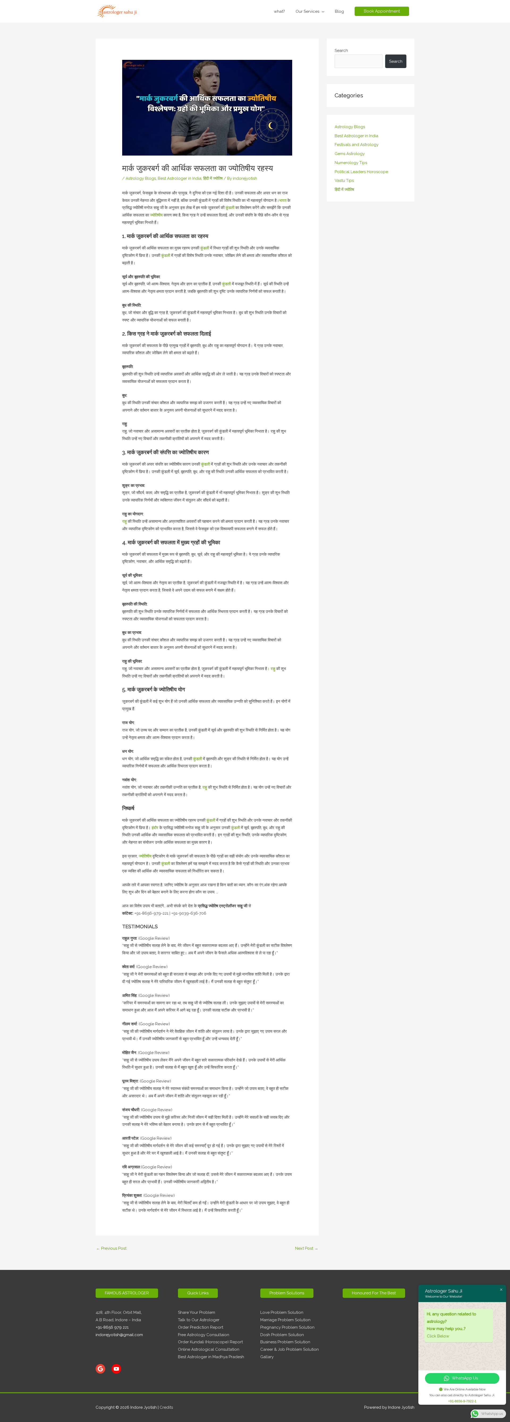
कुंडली (229, 207)
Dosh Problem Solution (282, 1334)
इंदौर (155, 827)
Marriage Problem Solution (285, 1320)
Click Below (438, 1336)
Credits (166, 1407)
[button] (382, 11)
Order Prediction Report (200, 1327)
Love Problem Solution (281, 1312)
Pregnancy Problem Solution (287, 1327)
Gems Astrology (350, 153)
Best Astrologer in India (179, 178)
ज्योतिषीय (156, 215)
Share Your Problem (196, 1312)
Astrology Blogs (141, 178)
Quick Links (198, 1293)
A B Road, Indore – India (118, 1320)
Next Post (306, 1248)
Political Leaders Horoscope (361, 171)
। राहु (271, 668)
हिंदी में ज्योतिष (213, 178)
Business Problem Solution (285, 1342)
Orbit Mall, (132, 1312)
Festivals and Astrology (357, 144)
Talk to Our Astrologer (198, 1320)
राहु (124, 521)
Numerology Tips (351, 162)
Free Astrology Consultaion (203, 1334)
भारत (282, 200)
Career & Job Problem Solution (289, 1349)
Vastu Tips (344, 180)
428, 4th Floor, (109, 1312)
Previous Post (111, 1248)
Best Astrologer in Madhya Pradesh (211, 1356)
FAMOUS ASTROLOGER (127, 1293)
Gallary (267, 1356)
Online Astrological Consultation (208, 1349)
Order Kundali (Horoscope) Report (210, 1342)
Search (341, 50)
